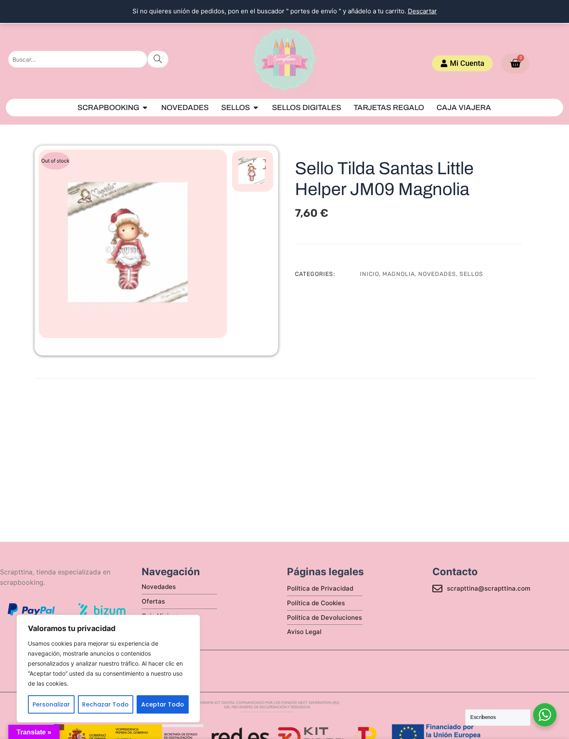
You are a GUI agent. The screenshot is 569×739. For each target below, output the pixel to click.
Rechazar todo (105, 704)
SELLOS (471, 274)
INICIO (369, 274)
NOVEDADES (437, 274)
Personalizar (51, 704)
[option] (133, 244)
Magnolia (398, 274)
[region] (108, 668)
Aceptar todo (162, 704)
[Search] (157, 59)
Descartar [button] (422, 11)
